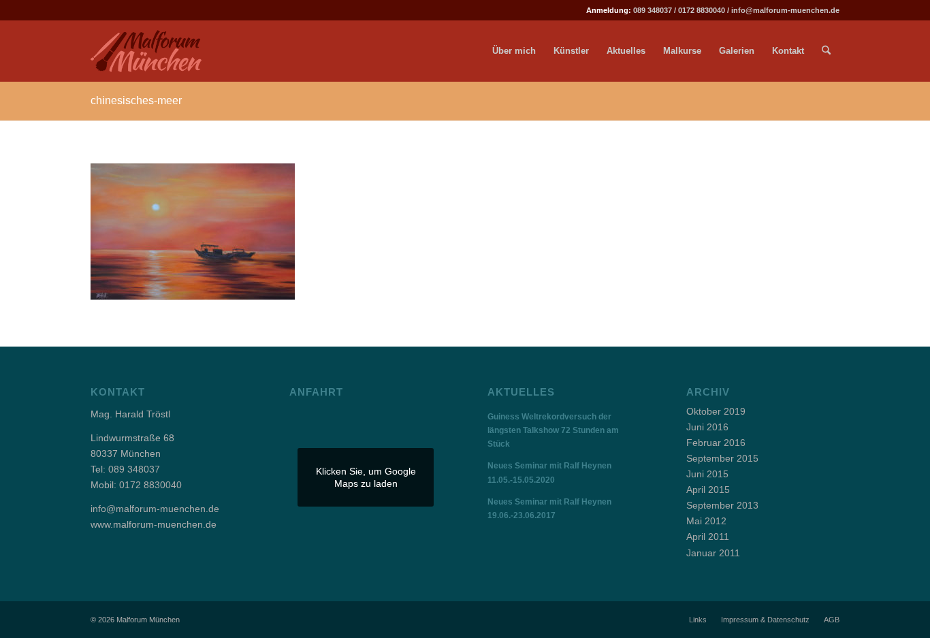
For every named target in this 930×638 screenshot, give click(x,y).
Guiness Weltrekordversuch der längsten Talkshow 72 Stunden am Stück (553, 430)
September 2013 (722, 505)
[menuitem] (514, 51)
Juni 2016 (707, 426)
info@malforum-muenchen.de (785, 10)
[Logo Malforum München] (157, 51)
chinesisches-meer (136, 100)
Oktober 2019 (715, 411)
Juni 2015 (707, 473)
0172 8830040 (701, 10)
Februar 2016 (715, 442)
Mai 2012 (706, 520)
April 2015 (708, 489)
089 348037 (652, 10)
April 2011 (707, 536)
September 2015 (722, 458)
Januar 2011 (713, 552)
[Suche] (826, 51)
